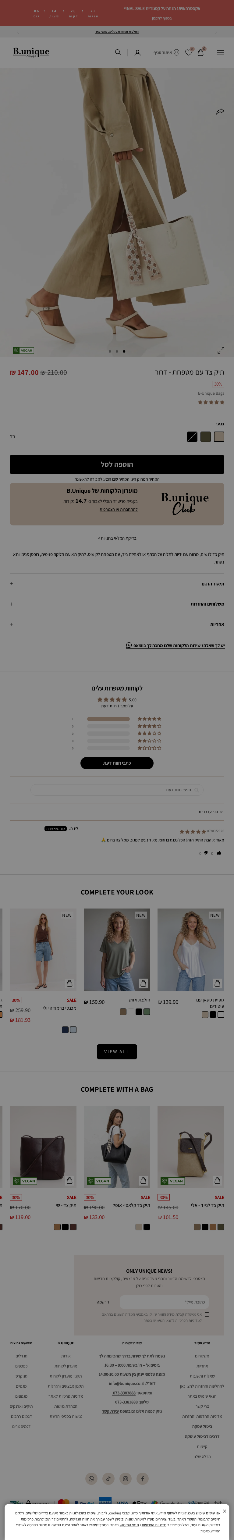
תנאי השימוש (129, 1525)
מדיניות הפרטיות (154, 1525)
